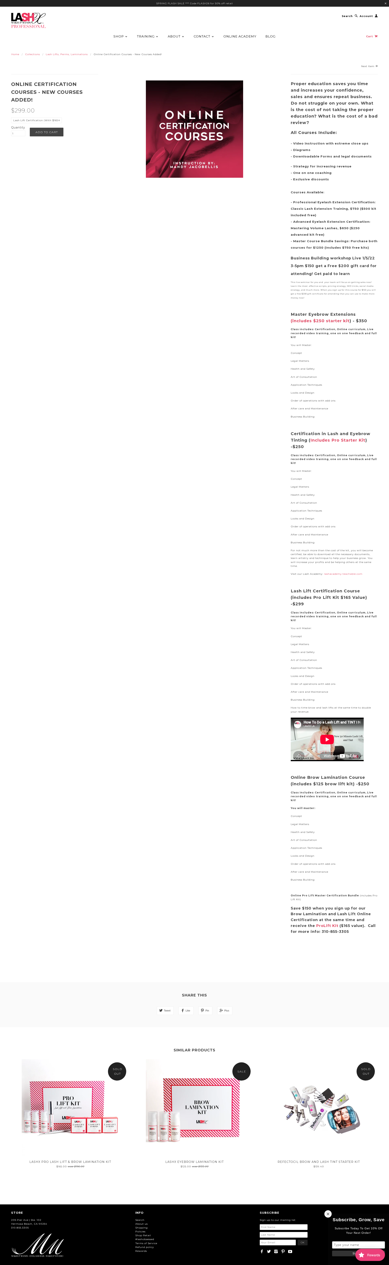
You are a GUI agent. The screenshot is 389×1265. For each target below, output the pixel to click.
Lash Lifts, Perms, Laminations (67, 54)
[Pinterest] (283, 1251)
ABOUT (175, 36)
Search (347, 16)
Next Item (368, 66)
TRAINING (146, 36)
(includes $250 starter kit (320, 320)
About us (141, 1223)
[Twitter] (269, 1251)
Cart (370, 36)
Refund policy (144, 1247)
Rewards (141, 1250)
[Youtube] (290, 1251)
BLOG (270, 36)
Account (366, 16)
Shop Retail (143, 1235)
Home (15, 54)
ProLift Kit (328, 926)
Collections (32, 54)
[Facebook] (262, 1251)
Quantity (18, 127)
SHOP (119, 36)
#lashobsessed (144, 1239)
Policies (140, 1231)
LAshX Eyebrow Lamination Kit (194, 1162)
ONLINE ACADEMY (239, 36)
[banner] (28, 20)
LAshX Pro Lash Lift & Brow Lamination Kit (70, 1162)
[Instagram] (276, 1251)
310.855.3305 (20, 1227)
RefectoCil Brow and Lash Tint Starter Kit (319, 1162)
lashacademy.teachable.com (343, 573)
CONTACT (202, 36)
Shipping (141, 1227)
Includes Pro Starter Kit (337, 440)
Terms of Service (146, 1243)
